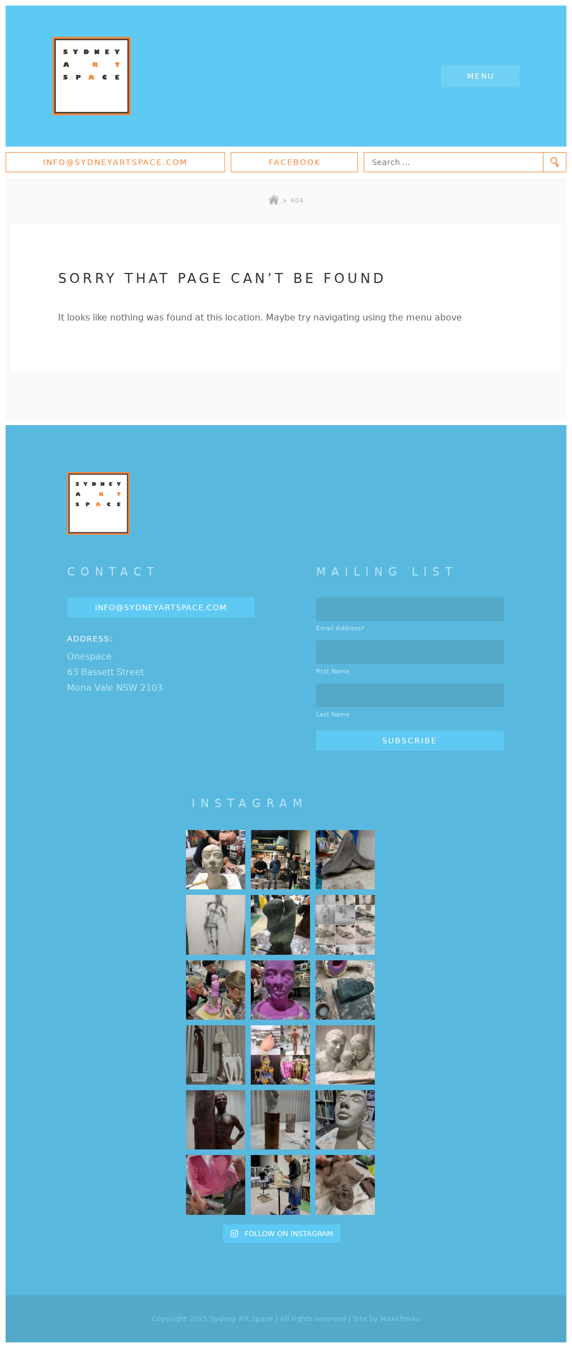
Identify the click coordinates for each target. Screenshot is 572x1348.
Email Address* (340, 628)
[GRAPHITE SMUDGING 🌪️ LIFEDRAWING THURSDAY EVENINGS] (215, 924)
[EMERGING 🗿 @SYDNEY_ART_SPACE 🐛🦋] (345, 990)
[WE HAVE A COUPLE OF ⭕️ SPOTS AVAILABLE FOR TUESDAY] (345, 1119)
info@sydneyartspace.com (115, 162)
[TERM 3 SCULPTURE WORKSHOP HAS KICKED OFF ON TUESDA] (280, 924)
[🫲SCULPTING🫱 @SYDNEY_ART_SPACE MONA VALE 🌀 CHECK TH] (345, 1184)
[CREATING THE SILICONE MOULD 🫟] (215, 990)
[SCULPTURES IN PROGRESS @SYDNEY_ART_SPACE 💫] (215, 1055)
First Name (333, 671)
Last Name (333, 714)
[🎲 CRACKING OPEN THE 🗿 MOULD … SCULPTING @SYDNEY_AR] (280, 1184)
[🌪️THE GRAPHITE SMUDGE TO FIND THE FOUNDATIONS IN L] (345, 924)
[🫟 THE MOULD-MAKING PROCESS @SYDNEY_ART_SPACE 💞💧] (280, 990)
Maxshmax (400, 1318)
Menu (480, 76)
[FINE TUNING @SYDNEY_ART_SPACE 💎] (345, 859)
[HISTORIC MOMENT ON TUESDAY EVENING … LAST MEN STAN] (280, 859)
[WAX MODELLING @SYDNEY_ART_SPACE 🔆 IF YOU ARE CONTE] (215, 1119)
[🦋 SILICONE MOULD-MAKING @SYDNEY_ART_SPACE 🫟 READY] (215, 1184)
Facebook (295, 162)
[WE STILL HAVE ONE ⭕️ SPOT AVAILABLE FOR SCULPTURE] (345, 1055)
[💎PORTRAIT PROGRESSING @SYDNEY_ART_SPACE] (215, 859)
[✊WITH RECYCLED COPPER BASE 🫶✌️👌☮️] (280, 1119)
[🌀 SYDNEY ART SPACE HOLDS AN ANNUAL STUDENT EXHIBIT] (280, 1055)
